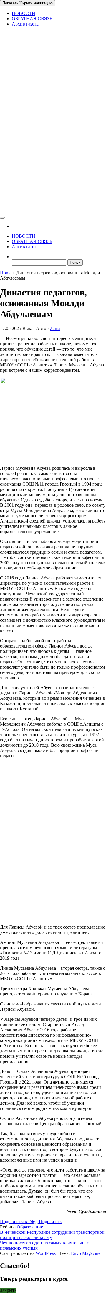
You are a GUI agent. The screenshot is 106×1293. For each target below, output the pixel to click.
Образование (30, 1226)
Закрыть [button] (8, 1290)
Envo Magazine (85, 1253)
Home (5, 272)
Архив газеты (25, 23)
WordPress (46, 1253)
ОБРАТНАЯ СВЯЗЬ (32, 18)
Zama (55, 328)
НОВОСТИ (23, 13)
